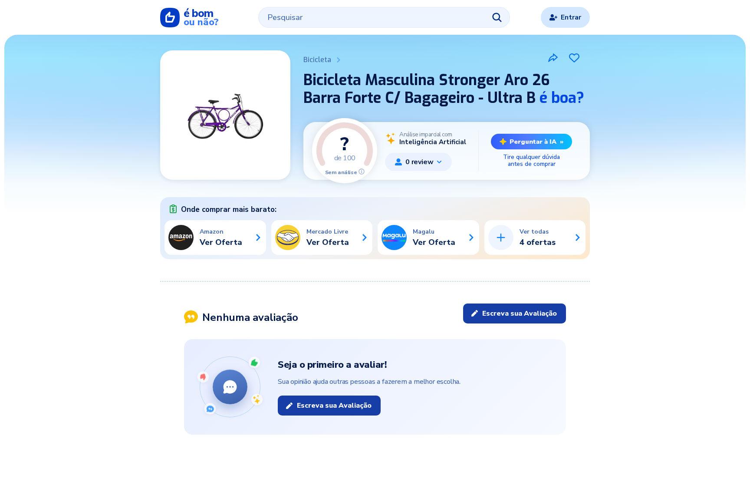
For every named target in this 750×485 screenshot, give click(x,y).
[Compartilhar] (553, 57)
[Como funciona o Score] (361, 171)
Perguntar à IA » (536, 141)
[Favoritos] (574, 57)
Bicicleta (317, 60)
